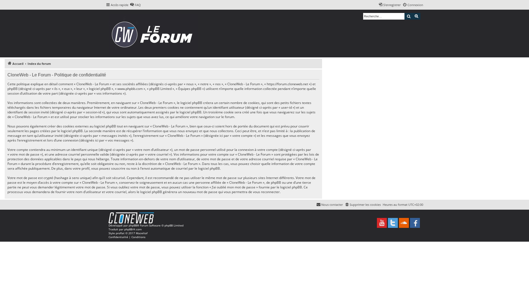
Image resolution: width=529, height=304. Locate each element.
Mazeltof (141, 233)
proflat (120, 233)
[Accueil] (154, 33)
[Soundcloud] (404, 223)
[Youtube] (382, 223)
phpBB (133, 225)
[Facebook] (415, 223)
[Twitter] (393, 223)
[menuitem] (135, 5)
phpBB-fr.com (133, 229)
